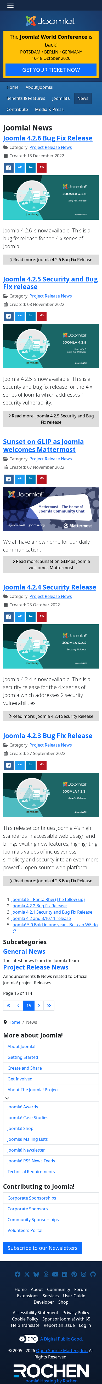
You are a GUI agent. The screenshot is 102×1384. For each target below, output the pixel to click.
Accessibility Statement (35, 1312)
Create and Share (25, 1068)
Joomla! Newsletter (26, 1150)
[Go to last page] (48, 1006)
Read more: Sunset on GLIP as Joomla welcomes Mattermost (52, 564)
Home (13, 87)
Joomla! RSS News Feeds (31, 1161)
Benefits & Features (26, 98)
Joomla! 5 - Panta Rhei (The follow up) (48, 899)
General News (24, 951)
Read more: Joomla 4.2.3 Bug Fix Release (52, 881)
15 (28, 1005)
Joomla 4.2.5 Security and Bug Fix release (50, 283)
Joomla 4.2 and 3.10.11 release (41, 918)
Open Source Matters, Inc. (62, 1350)
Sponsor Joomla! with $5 (66, 1319)
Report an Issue (59, 1325)
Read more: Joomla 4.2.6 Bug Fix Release (52, 259)
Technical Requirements (31, 1172)
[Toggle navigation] (10, 5)
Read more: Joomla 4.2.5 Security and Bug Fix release (52, 419)
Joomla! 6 (61, 98)
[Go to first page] (8, 1006)
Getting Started (23, 1057)
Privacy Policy (76, 1312)
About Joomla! (39, 87)
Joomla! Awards (23, 1107)
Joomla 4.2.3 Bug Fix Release (48, 735)
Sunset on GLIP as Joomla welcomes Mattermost (43, 445)
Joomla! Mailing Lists (28, 1139)
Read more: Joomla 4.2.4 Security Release (52, 716)
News (82, 98)
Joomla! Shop (20, 1128)
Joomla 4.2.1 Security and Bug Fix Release (52, 912)
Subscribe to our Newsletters (43, 1247)
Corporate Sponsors (28, 1209)
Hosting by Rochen (51, 1381)
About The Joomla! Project (33, 1090)
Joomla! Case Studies (28, 1117)
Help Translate (25, 1325)
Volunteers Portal (25, 1230)
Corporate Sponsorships (32, 1198)
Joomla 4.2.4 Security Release (49, 587)
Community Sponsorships (33, 1219)
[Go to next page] (39, 1006)
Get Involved (20, 1079)
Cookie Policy (25, 1319)
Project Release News (51, 147)
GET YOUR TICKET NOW (51, 69)
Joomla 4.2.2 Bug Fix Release (39, 906)
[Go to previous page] (18, 1006)
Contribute (17, 109)
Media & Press (49, 109)
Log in (85, 1325)
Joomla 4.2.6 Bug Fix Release (48, 138)
